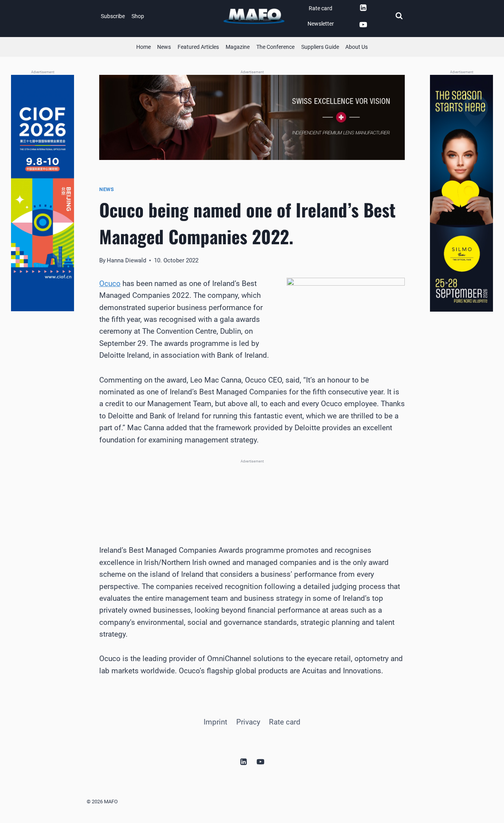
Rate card (320, 8)
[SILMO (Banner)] (461, 193)
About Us (356, 47)
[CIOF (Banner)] (42, 193)
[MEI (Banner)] (252, 492)
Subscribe (113, 16)
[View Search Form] (398, 16)
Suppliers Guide (320, 47)
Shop (138, 16)
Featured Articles (198, 47)
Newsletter (321, 23)
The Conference (275, 47)
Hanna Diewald (126, 260)
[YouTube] (363, 24)
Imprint (215, 721)
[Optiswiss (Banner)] (252, 117)
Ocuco (109, 283)
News (164, 47)
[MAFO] (254, 16)
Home (143, 47)
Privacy (248, 721)
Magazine (238, 47)
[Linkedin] (363, 7)
